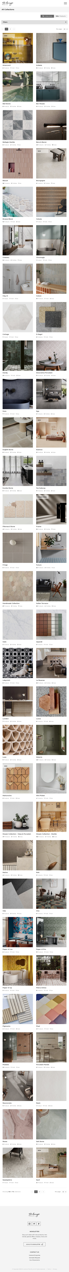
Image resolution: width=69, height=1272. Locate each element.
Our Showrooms (34, 1260)
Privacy (55, 1269)
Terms (49, 1269)
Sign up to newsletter (33, 1244)
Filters (34, 22)
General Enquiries (34, 1255)
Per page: (59, 29)
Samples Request (34, 1257)
